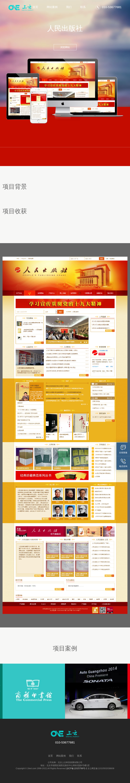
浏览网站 (65, 47)
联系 (83, 7)
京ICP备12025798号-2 (76, 768)
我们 (69, 7)
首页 (35, 7)
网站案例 (52, 7)
